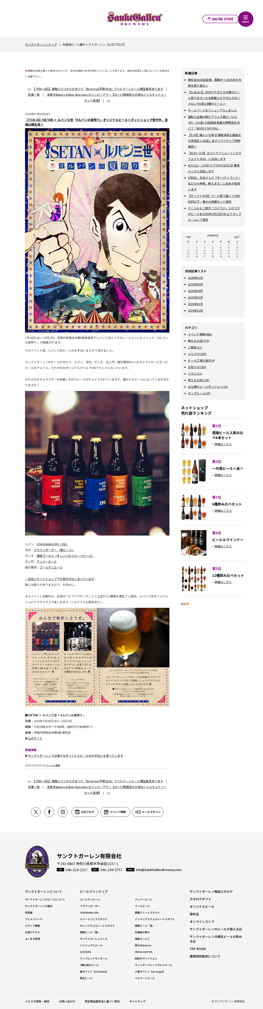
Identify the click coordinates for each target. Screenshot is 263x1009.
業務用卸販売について (205, 956)
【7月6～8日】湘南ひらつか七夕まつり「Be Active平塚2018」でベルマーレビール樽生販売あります (98, 89)
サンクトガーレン (37, 862)
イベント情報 (53, 765)
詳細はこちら (223, 444)
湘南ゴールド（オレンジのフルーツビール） (65, 556)
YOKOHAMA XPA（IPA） (53, 544)
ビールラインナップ (94, 891)
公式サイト (35, 738)
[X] (37, 812)
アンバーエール (47, 561)
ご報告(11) (195, 347)
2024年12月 (195, 310)
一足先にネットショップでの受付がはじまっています (59, 579)
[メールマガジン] (148, 812)
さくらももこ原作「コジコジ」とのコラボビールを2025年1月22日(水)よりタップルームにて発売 (214, 214)
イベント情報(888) (200, 334)
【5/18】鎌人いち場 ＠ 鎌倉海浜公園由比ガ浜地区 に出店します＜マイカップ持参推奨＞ (214, 140)
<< (29, 89)
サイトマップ (137, 1001)
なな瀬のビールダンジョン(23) (208, 387)
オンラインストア (220, 19)
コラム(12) (195, 373)
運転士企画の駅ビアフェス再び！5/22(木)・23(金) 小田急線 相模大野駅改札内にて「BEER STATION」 (214, 122)
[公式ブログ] (85, 812)
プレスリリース (33, 919)
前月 (189, 237)
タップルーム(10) (199, 393)
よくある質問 (32, 939)
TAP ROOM (198, 948)
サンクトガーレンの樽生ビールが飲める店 (216, 938)
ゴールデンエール (51, 567)
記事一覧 (34, 95)
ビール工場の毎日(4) (201, 360)
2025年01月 (195, 304)
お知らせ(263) (197, 367)
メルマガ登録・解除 (37, 1001)
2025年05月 (195, 284)
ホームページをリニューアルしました (212, 110)
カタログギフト (200, 899)
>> (108, 100)
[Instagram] (64, 812)
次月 (236, 237)
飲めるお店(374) (198, 341)
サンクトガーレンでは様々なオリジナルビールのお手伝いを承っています (75, 756)
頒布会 (194, 914)
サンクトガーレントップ (41, 44)
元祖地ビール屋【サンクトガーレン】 (134, 18)
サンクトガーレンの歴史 (39, 906)
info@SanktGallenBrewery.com (158, 869)
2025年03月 (195, 297)
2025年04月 (195, 291)
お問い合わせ (67, 1001)
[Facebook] (51, 812)
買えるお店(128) (198, 380)
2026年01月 (195, 278)
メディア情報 (32, 925)
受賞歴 (29, 912)
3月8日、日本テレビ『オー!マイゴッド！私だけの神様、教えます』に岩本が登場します (214, 183)
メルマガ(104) (197, 354)
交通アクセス (32, 932)
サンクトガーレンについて (43, 891)
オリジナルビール (202, 906)
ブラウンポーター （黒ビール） (54, 550)
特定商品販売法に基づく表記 (102, 1001)
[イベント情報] (116, 812)
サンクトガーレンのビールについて (45, 899)
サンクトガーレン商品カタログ (211, 891)
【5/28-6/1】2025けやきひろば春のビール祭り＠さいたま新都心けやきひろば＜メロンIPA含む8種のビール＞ (214, 98)
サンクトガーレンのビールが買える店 (216, 929)
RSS (183, 603)
